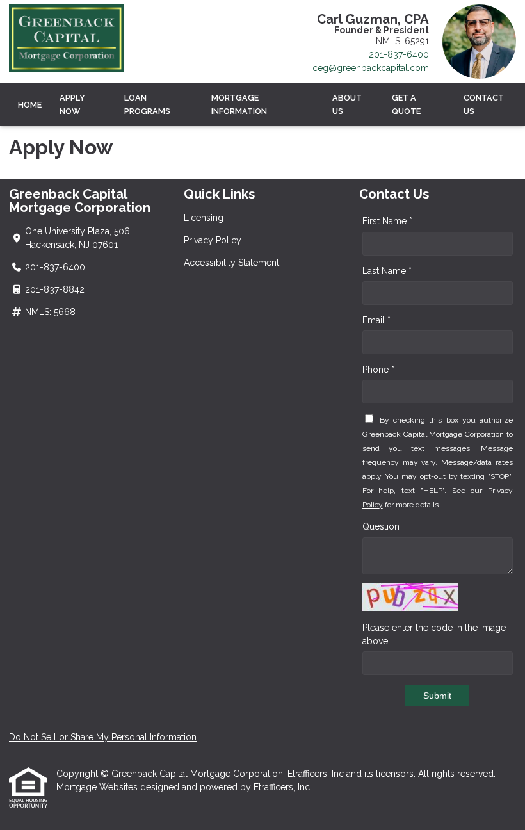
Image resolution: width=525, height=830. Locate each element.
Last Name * (387, 271)
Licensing (203, 218)
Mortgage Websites (98, 787)
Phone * (378, 369)
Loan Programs (147, 104)
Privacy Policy (212, 240)
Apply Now (72, 104)
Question (381, 526)
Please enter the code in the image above (434, 634)
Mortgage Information (239, 104)
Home (30, 105)
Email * (376, 320)
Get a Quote (406, 104)
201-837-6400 (399, 54)
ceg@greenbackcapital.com (370, 68)
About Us (347, 104)
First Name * (387, 221)
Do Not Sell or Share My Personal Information (103, 737)
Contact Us (484, 104)
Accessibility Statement (231, 262)
